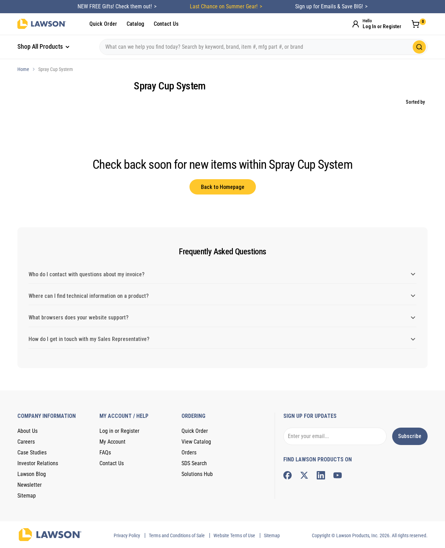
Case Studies (32, 452)
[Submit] (419, 47)
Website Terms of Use (234, 535)
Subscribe (409, 436)
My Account (112, 441)
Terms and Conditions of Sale (177, 535)
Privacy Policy (127, 535)
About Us (27, 431)
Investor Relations (37, 463)
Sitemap (26, 495)
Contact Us (166, 24)
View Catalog (196, 441)
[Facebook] (287, 475)
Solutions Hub (197, 474)
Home (23, 69)
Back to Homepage (222, 187)
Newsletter (29, 485)
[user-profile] (355, 24)
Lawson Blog (31, 474)
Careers (26, 441)
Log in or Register (119, 431)
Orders (188, 452)
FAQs (105, 452)
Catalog (135, 24)
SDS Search (194, 463)
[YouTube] (337, 475)
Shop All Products (40, 46)
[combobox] (263, 47)
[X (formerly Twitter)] (304, 475)
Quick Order (103, 24)
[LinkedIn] (321, 475)
